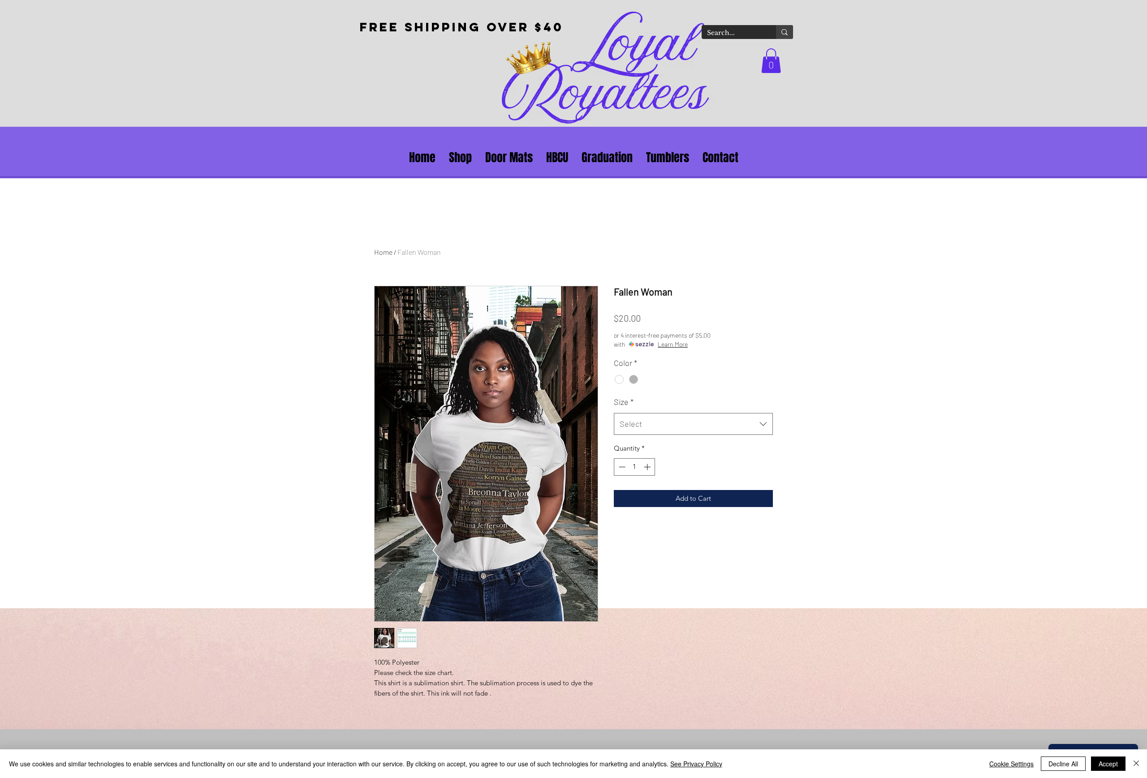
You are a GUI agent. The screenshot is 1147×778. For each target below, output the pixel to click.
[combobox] (693, 424)
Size (624, 402)
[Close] (1136, 764)
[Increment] (648, 467)
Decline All (1063, 763)
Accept (1108, 763)
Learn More (673, 344)
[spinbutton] (634, 467)
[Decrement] (621, 467)
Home (383, 252)
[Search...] (784, 32)
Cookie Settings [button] (1011, 763)
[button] (771, 60)
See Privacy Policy (696, 763)
